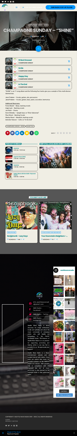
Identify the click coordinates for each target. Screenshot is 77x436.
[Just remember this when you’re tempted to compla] (70, 303)
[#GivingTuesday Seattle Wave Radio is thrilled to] (58, 303)
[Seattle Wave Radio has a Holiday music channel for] (58, 292)
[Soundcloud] (8, 1)
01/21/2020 (35, 36)
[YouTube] (3, 1)
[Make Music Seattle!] (58, 360)
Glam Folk (30, 126)
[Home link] (4, 7)
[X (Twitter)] (5, 1)
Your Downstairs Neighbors (51, 232)
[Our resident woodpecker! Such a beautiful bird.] (70, 280)
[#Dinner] (58, 326)
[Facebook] (13, 1)
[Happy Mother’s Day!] (58, 382)
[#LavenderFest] (70, 326)
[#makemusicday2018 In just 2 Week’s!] (70, 360)
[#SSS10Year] (70, 337)
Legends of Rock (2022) (20, 156)
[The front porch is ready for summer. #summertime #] (58, 371)
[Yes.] (70, 292)
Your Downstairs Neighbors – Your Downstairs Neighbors (53, 237)
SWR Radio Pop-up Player (60, 7)
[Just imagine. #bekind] (70, 371)
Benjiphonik (11, 232)
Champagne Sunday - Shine (38, 25)
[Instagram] (11, 1)
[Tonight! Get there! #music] (70, 348)
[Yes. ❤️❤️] (70, 314)
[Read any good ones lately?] (58, 280)
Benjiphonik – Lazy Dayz (17, 236)
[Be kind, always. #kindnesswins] (70, 382)
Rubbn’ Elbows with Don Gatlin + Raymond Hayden (24, 174)
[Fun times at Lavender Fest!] (58, 314)
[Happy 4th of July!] (58, 337)
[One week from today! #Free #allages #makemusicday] (58, 348)
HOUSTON (16, 148)
